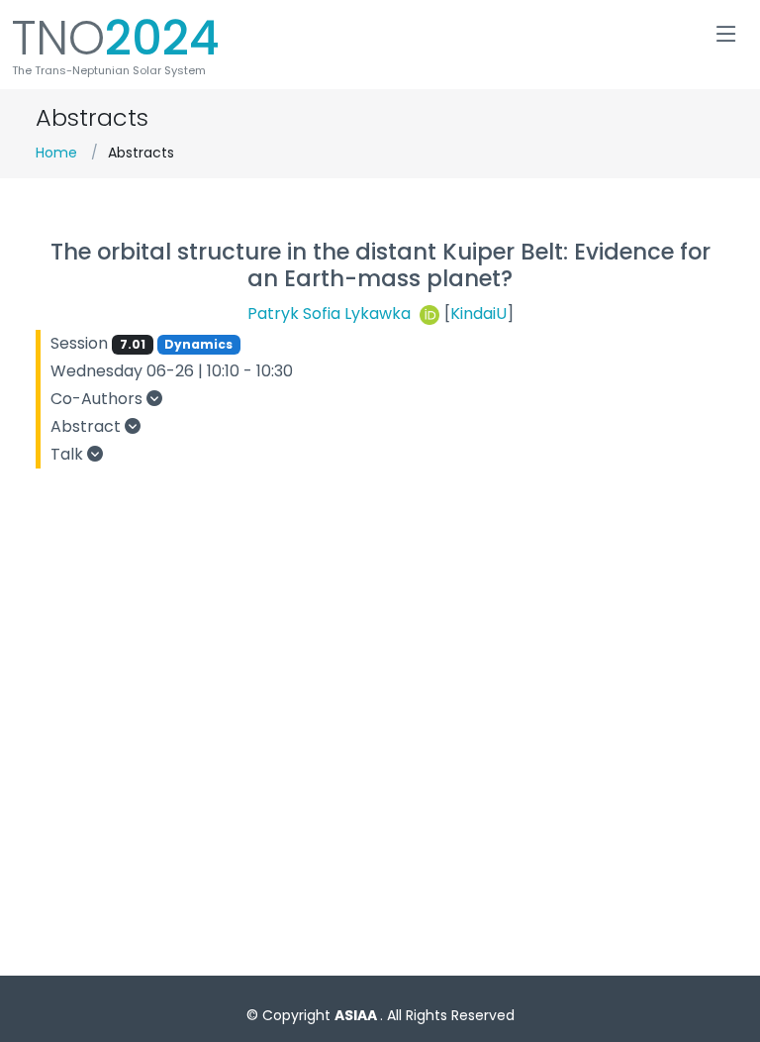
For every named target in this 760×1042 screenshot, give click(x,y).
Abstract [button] (87, 426)
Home (56, 152)
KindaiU (478, 314)
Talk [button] (68, 454)
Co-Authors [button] (98, 398)
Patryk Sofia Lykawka (331, 314)
